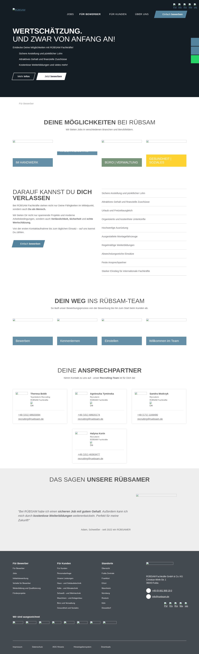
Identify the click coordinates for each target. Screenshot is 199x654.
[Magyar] (190, 6)
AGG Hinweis (58, 647)
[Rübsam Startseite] (14, 103)
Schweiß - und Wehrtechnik (69, 593)
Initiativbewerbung (20, 578)
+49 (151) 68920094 (29, 414)
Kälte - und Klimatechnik (67, 588)
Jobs (15, 573)
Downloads (106, 647)
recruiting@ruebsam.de (31, 419)
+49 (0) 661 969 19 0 (162, 590)
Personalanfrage (64, 573)
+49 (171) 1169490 (147, 414)
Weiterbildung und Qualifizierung (27, 588)
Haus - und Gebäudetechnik (69, 583)
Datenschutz (37, 647)
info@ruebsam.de (160, 596)
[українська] (195, 6)
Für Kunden (62, 568)
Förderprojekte (19, 593)
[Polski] (175, 6)
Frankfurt (106, 578)
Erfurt (104, 583)
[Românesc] (185, 6)
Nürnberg (106, 593)
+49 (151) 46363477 (89, 454)
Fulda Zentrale (108, 573)
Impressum (17, 647)
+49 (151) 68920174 (89, 414)
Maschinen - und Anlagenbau (69, 598)
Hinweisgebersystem (82, 647)
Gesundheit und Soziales (68, 608)
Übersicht (106, 568)
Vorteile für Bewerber (22, 583)
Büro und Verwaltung (66, 603)
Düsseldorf (106, 608)
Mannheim (106, 588)
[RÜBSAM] (19, 7)
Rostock (105, 598)
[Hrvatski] (180, 6)
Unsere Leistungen (65, 578)
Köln (103, 603)
